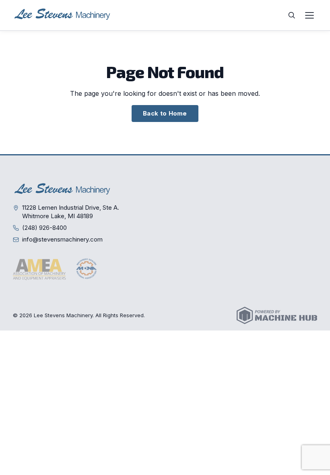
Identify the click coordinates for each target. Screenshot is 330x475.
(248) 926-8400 (44, 227)
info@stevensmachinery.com (62, 239)
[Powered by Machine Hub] (277, 315)
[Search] (292, 15)
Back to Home (165, 113)
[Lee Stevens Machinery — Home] (63, 15)
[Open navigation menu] (309, 15)
